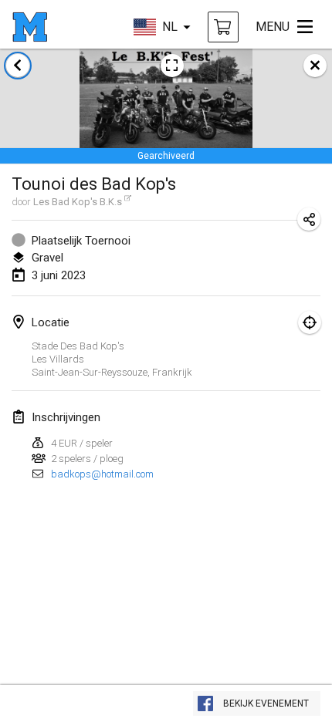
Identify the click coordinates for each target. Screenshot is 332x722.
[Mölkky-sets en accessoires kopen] (223, 27)
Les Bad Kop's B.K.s (77, 201)
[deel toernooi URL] (308, 219)
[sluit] (315, 65)
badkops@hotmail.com (102, 474)
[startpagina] (30, 27)
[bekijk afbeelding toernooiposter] (172, 65)
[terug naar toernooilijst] (17, 65)
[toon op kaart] (309, 322)
